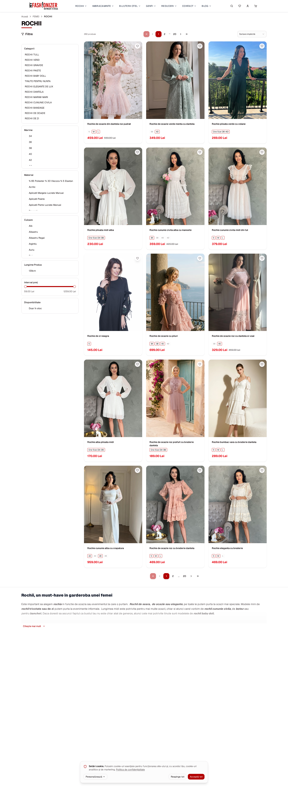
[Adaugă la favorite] (137, 46)
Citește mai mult (32, 626)
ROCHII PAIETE (33, 70)
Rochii (79, 5)
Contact (187, 5)
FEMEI (36, 16)
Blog (205, 5)
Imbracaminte (101, 5)
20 (174, 34)
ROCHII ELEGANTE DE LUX (39, 86)
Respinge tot (177, 776)
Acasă (24, 16)
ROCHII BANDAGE (34, 107)
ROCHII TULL (32, 54)
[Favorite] (240, 6)
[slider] (25, 286)
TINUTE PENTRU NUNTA (37, 81)
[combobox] (252, 34)
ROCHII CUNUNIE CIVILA (38, 102)
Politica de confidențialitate (130, 769)
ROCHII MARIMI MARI (36, 97)
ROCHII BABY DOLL (35, 75)
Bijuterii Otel (128, 5)
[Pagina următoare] (181, 34)
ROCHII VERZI (32, 59)
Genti (149, 5)
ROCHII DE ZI (32, 118)
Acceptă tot (196, 776)
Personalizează (94, 776)
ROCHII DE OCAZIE (35, 113)
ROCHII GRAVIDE (34, 65)
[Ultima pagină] (187, 34)
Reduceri (167, 5)
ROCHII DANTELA (34, 91)
